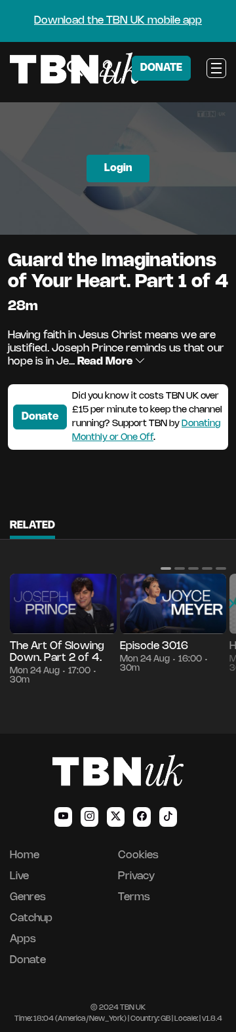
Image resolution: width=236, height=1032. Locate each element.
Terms (134, 897)
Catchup (31, 918)
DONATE (161, 68)
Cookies (138, 855)
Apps (23, 939)
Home (24, 855)
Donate (40, 417)
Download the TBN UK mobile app (118, 21)
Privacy (136, 876)
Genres (28, 897)
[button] (166, 568)
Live (19, 876)
